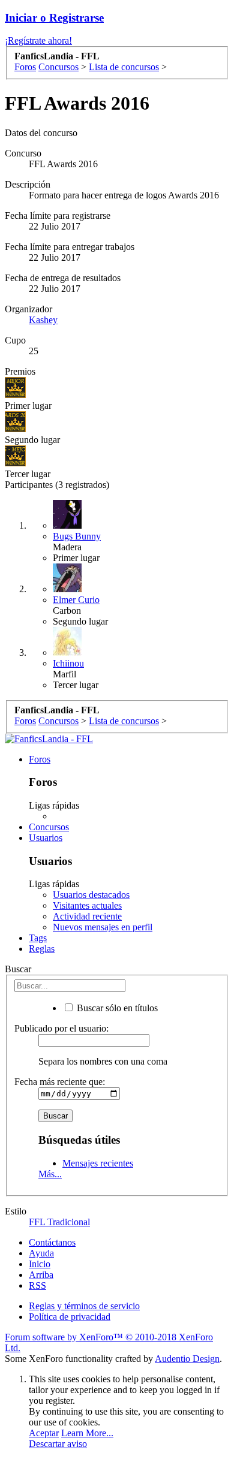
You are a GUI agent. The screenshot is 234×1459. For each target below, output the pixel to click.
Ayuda (41, 1253)
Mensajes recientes (97, 1163)
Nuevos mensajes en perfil (102, 927)
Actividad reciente (87, 916)
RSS (37, 1285)
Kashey (43, 320)
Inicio (39, 1264)
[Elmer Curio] (67, 589)
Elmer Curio (76, 600)
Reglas (42, 948)
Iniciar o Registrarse (54, 17)
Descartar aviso (58, 1444)
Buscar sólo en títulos (116, 1008)
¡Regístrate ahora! (38, 40)
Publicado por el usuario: (61, 1028)
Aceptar (44, 1433)
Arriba (41, 1275)
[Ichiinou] (67, 652)
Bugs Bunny (77, 536)
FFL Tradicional (59, 1222)
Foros (39, 759)
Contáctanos (52, 1242)
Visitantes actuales (87, 905)
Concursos (49, 827)
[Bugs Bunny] (67, 525)
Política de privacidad (69, 1317)
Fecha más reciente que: (59, 1082)
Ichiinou (68, 663)
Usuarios (45, 838)
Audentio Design (187, 1359)
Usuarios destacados (91, 895)
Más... (50, 1174)
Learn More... (87, 1433)
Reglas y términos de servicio (84, 1306)
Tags (38, 938)
